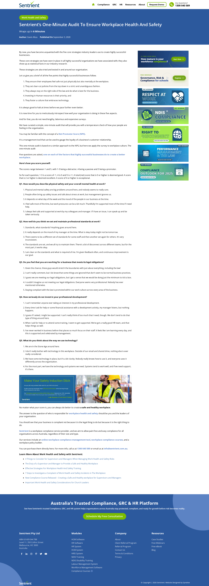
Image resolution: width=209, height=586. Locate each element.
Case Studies (157, 539)
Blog (154, 550)
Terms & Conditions (124, 553)
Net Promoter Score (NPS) (72, 134)
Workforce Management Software (86, 567)
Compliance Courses (80, 571)
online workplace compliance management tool (65, 439)
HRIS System (77, 553)
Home (93, 4)
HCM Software (77, 539)
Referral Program (123, 546)
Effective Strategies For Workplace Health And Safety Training (53, 468)
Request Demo (156, 4)
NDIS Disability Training (82, 560)
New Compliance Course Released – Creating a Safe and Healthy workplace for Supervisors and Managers (73, 477)
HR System (76, 546)
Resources (130, 4)
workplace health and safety (83, 413)
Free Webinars (158, 543)
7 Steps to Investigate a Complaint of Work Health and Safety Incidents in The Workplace (65, 473)
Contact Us (120, 550)
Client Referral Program (126, 543)
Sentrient (24, 431)
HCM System (77, 550)
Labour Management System (84, 564)
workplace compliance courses (107, 439)
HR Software (77, 543)
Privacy (118, 557)
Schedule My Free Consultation (104, 516)
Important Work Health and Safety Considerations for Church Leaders (57, 482)
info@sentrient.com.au (115, 448)
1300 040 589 (182, 4)
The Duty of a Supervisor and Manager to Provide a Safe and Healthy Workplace (61, 463)
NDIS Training (77, 557)
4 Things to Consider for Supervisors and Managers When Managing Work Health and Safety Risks (69, 459)
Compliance (103, 4)
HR (120, 4)
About (142, 4)
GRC (114, 4)
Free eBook (157, 546)
